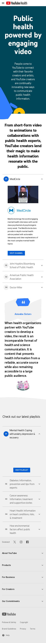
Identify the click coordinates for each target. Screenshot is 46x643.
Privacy (23, 629)
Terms (32, 629)
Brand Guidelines (9, 629)
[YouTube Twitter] (15, 542)
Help (8, 635)
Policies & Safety (9, 622)
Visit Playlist (21, 470)
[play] (23, 194)
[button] (23, 179)
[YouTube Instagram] (21, 542)
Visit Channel (16, 253)
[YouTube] (9, 614)
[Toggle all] (3, 3)
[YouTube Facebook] (27, 542)
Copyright (24, 622)
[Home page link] (16, 3)
